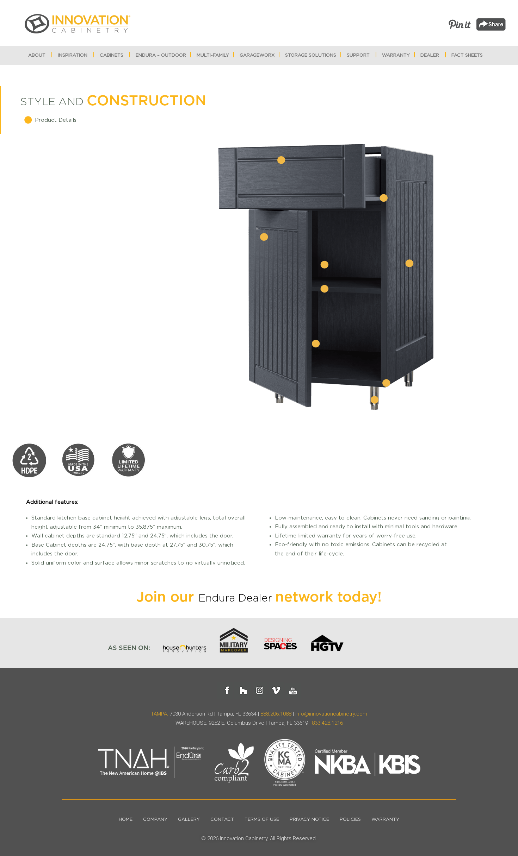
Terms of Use (262, 819)
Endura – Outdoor (161, 55)
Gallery (189, 819)
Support (358, 55)
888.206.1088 (275, 714)
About (36, 55)
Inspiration (72, 55)
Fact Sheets (467, 55)
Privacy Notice (309, 819)
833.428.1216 (327, 723)
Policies (350, 819)
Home (125, 819)
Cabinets (111, 55)
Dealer (429, 55)
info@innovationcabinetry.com (331, 714)
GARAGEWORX (257, 55)
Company (155, 819)
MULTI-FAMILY (213, 55)
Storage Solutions (310, 55)
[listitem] (281, 160)
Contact (222, 819)
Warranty (396, 55)
